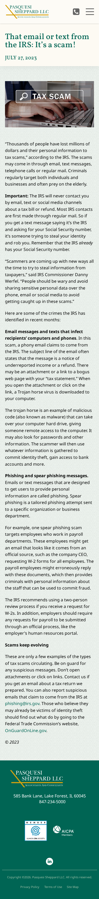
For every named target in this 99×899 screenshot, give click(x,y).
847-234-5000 (76, 11)
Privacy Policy (29, 887)
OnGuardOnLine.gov (25, 730)
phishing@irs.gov (22, 703)
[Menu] (90, 11)
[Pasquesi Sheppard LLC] (27, 12)
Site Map (73, 887)
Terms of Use (53, 887)
